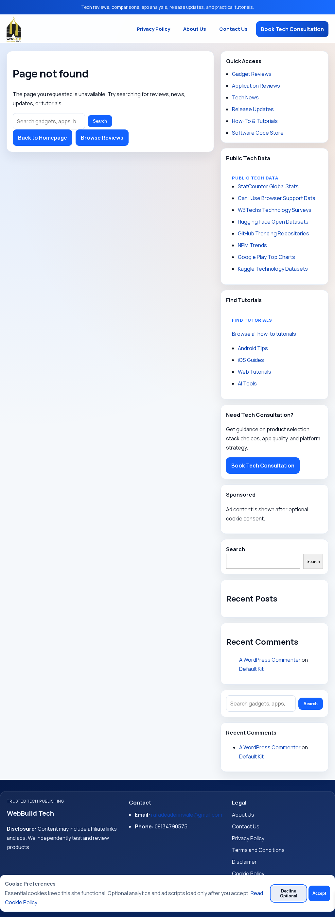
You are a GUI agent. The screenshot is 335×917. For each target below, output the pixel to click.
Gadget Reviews (252, 73)
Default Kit (251, 668)
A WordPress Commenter (270, 659)
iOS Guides (251, 360)
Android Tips (253, 348)
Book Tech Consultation (292, 29)
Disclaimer (244, 861)
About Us (194, 28)
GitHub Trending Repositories (273, 233)
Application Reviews (256, 85)
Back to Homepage (42, 137)
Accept (319, 893)
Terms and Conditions (258, 850)
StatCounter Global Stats (268, 186)
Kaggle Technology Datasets (273, 268)
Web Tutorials (254, 371)
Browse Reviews (102, 137)
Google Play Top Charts (266, 257)
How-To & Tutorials (255, 121)
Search (100, 121)
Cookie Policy (248, 873)
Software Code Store (258, 132)
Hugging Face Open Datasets (273, 221)
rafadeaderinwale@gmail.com (186, 814)
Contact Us (233, 28)
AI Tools (247, 383)
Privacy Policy (153, 28)
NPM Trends (252, 245)
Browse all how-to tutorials (264, 333)
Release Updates (253, 109)
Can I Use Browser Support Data (276, 198)
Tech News (245, 97)
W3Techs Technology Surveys (274, 209)
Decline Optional (288, 893)
